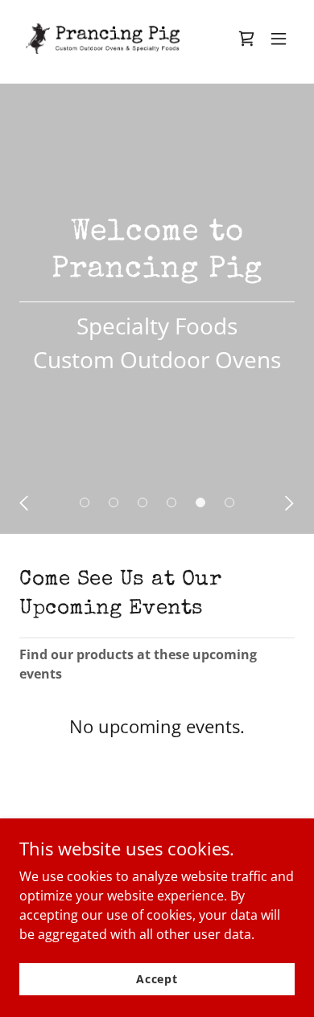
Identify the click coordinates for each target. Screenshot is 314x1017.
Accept (157, 978)
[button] (278, 39)
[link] (115, 38)
